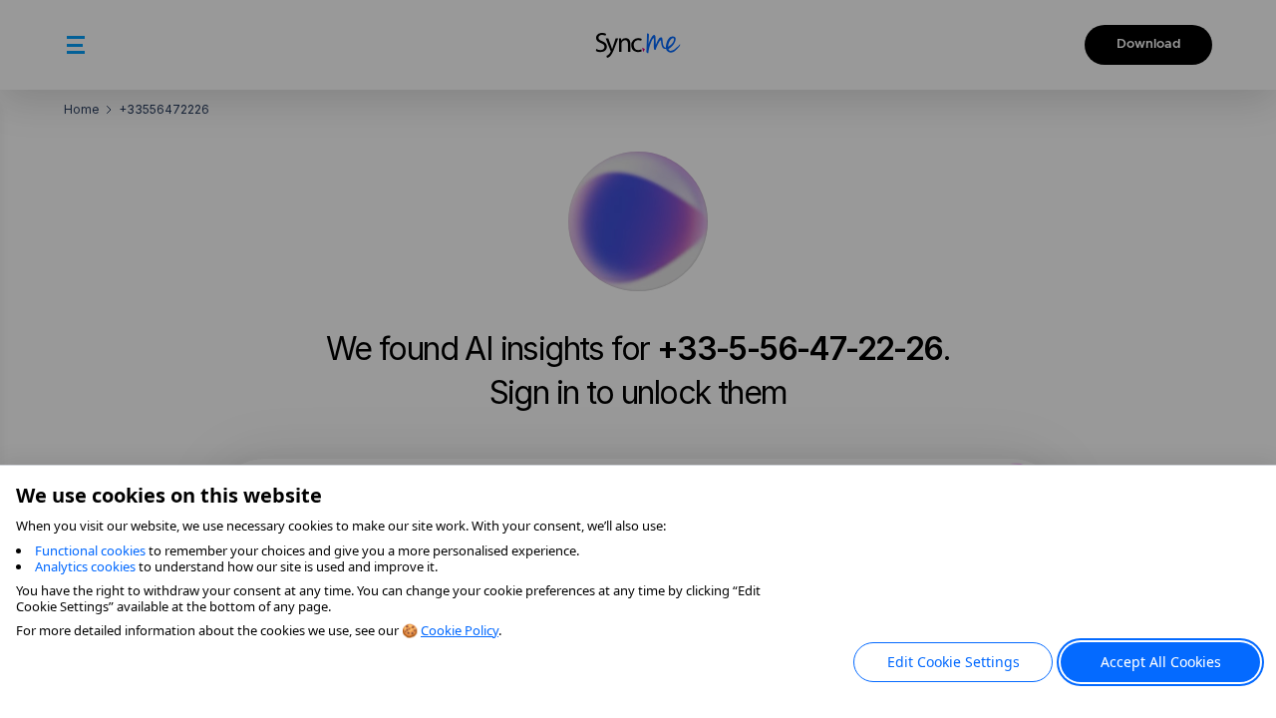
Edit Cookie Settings (953, 661)
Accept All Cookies (1161, 661)
